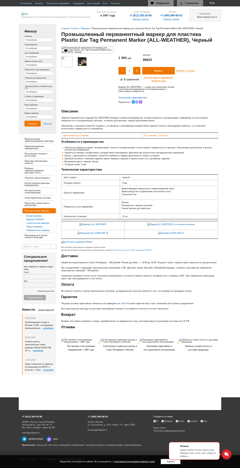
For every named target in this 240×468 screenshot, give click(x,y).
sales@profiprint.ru (31, 432)
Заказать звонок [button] (171, 19)
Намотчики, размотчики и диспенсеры (36, 204)
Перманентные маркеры (38, 230)
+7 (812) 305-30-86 (140, 15)
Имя (25, 281)
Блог (105, 3)
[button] (158, 79)
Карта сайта (159, 428)
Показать (32, 123)
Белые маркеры (34, 216)
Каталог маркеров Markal (79, 242)
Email (27, 272)
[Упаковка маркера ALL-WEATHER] (171, 233)
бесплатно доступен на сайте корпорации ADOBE (132, 250)
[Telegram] (137, 102)
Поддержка (78, 3)
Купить (158, 70)
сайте (123, 303)
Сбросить (47, 123)
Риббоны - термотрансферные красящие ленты (34, 170)
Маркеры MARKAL (35, 219)
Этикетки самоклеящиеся (37, 178)
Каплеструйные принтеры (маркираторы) (37, 184)
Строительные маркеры (37, 223)
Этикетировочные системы (37, 198)
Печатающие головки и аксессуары (35, 154)
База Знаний (93, 3)
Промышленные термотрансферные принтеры (39, 140)
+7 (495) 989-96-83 (171, 15)
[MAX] (140, 102)
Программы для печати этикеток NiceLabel (36, 236)
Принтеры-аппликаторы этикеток (36, 162)
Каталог (39, 3)
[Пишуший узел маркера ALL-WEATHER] (92, 233)
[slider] (124, 47)
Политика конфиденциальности (169, 431)
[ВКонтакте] (133, 102)
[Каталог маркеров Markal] (64, 242)
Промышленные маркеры (36, 211)
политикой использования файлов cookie (134, 461)
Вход (212, 2)
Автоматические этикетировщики (32, 191)
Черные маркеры (34, 226)
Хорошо (170, 461)
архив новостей (46, 310)
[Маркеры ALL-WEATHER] (92, 224)
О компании (26, 3)
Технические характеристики (132, 97)
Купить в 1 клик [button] (185, 70)
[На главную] (54, 14)
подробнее (48, 328)
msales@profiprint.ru (97, 430)
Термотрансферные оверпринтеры (34, 147)
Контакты (115, 3)
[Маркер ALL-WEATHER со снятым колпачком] (171, 224)
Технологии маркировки (58, 3)
